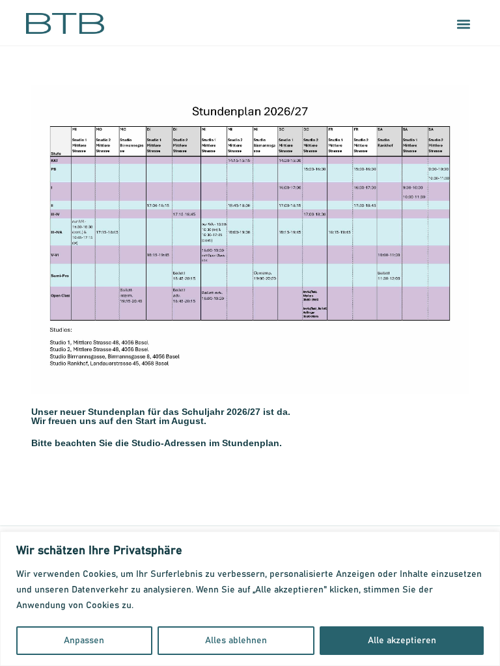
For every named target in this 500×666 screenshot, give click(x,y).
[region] (250, 598)
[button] (463, 23)
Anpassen (84, 640)
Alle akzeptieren (402, 640)
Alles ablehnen (236, 640)
